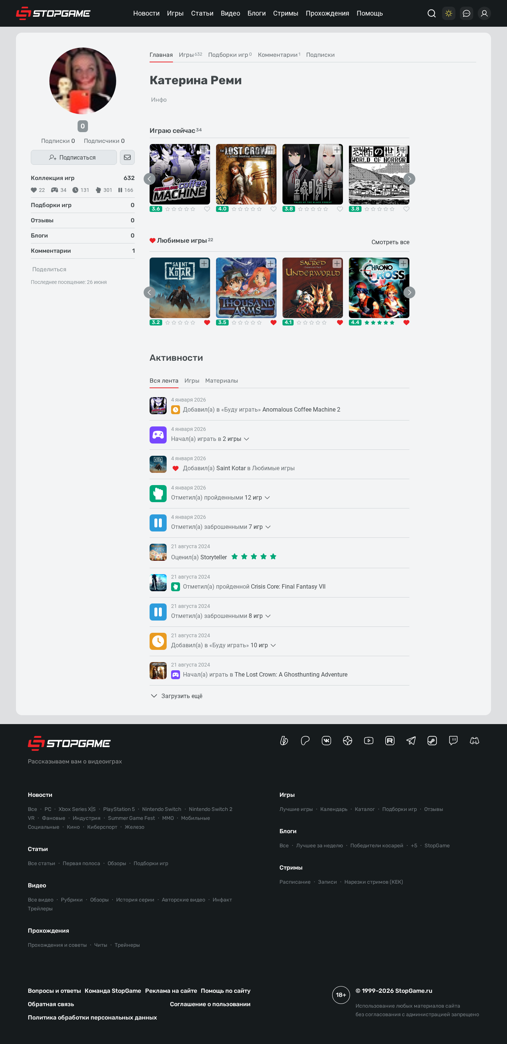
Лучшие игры (296, 809)
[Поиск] (432, 13)
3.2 (156, 322)
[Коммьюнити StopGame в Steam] (432, 740)
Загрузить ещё (181, 696)
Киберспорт (102, 827)
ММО (168, 818)
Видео (230, 13)
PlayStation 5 (119, 809)
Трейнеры (127, 945)
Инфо (159, 99)
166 (128, 190)
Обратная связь (51, 1004)
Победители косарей (376, 845)
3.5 (222, 322)
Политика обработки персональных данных (92, 1017)
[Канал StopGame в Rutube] (390, 740)
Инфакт (222, 900)
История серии (135, 900)
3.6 (156, 209)
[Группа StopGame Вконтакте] (326, 740)
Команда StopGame (113, 990)
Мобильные (195, 818)
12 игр (253, 497)
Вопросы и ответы (54, 990)
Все (32, 809)
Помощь (370, 13)
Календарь (333, 809)
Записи (327, 882)
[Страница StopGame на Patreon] (305, 740)
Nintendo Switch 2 (210, 809)
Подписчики (104, 141)
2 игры (232, 438)
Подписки (58, 141)
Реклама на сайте (171, 990)
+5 (414, 845)
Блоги (257, 13)
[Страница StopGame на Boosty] (284, 740)
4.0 (222, 209)
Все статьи (41, 863)
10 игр (259, 645)
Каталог (365, 809)
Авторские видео (183, 900)
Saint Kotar (231, 468)
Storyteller (213, 557)
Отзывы (433, 809)
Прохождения (327, 13)
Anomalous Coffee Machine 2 (301, 409)
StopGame (437, 845)
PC (48, 809)
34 (63, 190)
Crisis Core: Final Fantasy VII (288, 586)
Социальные (43, 827)
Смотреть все (390, 242)
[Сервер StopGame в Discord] (474, 740)
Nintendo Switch (161, 809)
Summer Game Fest (131, 818)
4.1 (288, 322)
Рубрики (72, 900)
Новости (146, 13)
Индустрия (87, 818)
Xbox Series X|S (77, 809)
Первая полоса (81, 863)
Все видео (40, 900)
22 (42, 190)
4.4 (355, 322)
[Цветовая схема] (448, 13)
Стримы (285, 13)
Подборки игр (151, 863)
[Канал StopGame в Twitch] (453, 740)
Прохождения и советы (57, 945)
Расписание (295, 882)
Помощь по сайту (226, 990)
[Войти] (484, 13)
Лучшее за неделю (319, 845)
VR (31, 818)
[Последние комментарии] (466, 13)
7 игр (256, 526)
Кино (73, 827)
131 (85, 190)
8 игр (256, 615)
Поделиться (49, 269)
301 (108, 190)
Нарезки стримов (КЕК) (373, 882)
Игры (175, 13)
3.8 (289, 209)
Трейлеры (40, 909)
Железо (134, 827)
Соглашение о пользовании (210, 1004)
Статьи (202, 13)
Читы (100, 945)
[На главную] (53, 13)
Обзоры (117, 863)
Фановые (53, 818)
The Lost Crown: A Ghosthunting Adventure (291, 674)
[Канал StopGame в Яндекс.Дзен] (347, 740)
